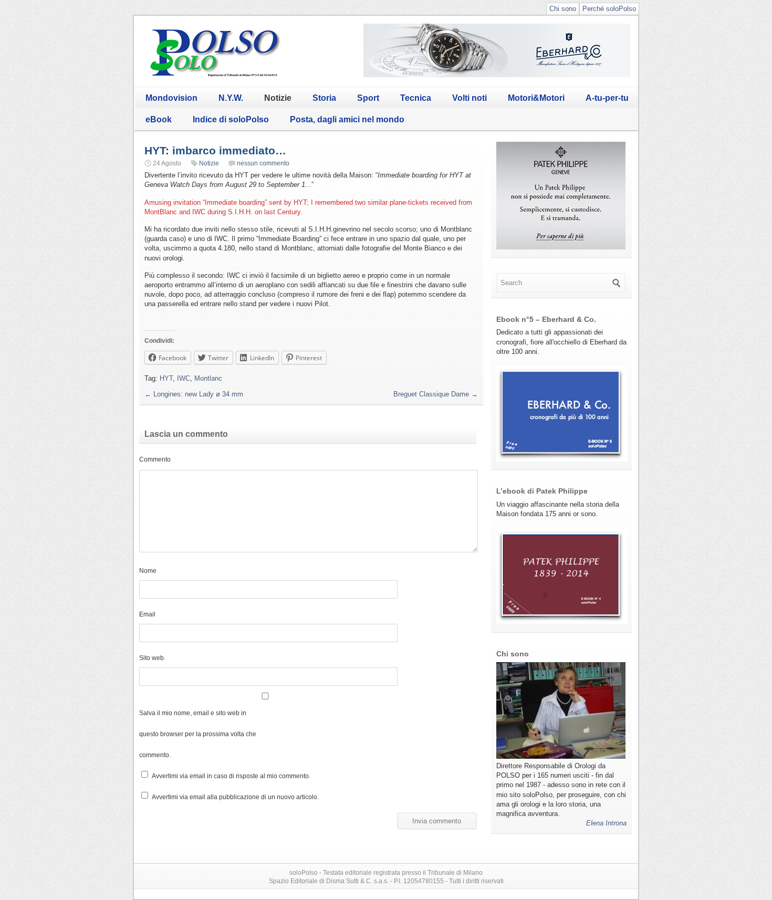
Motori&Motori (536, 97)
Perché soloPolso (609, 9)
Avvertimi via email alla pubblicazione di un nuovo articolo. (235, 796)
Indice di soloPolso (231, 119)
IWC (183, 378)
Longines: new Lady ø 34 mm (193, 394)
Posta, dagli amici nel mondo (347, 119)
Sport (368, 97)
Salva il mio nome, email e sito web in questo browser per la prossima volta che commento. (197, 733)
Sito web (151, 657)
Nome (148, 570)
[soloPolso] (215, 76)
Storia (324, 97)
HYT (166, 378)
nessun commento (263, 163)
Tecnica (415, 97)
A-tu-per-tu (607, 97)
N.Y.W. (230, 97)
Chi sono (562, 9)
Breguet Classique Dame (435, 394)
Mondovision (171, 97)
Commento (155, 459)
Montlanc (208, 378)
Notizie (277, 97)
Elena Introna (606, 823)
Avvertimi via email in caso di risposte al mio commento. (231, 775)
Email (147, 614)
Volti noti (469, 97)
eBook (158, 119)
